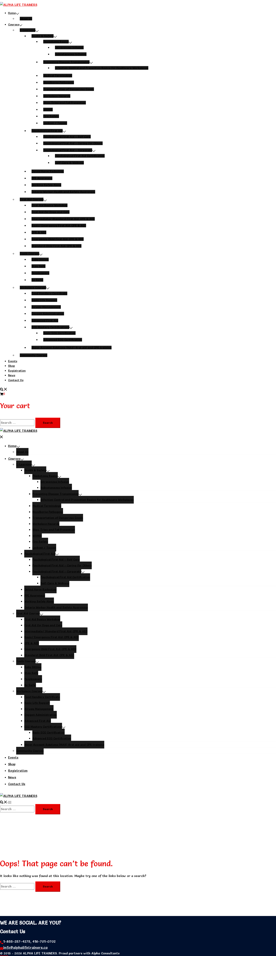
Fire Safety (51, 116)
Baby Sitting (40, 259)
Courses (13, 24)
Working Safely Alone (46, 185)
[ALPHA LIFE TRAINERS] (18, 5)
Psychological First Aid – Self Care (67, 136)
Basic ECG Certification (59, 333)
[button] (3, 388)
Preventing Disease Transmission (66, 62)
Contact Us (15, 380)
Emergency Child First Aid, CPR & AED (58, 239)
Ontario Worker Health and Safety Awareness (63, 192)
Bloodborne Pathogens (58, 82)
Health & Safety (43, 36)
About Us (26, 18)
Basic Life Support (44, 300)
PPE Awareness (42, 178)
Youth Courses (29, 253)
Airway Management (46, 307)
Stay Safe (38, 266)
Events (12, 361)
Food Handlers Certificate (49, 293)
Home (12, 13)
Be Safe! (37, 280)
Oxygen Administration (48, 313)
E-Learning (27, 30)
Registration (17, 370)
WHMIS (48, 109)
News (11, 375)
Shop (11, 366)
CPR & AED (39, 232)
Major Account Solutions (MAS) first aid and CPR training (72, 347)
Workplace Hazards (56, 96)
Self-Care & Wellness (69, 162)
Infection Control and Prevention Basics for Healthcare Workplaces (101, 68)
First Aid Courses (31, 199)
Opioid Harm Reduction (48, 171)
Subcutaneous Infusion (70, 54)
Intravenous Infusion (69, 47)
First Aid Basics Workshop (49, 205)
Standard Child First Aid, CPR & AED (56, 246)
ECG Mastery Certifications (50, 327)
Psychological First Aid (47, 131)
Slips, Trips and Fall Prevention (64, 102)
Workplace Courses (33, 287)
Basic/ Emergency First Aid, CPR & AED (59, 225)
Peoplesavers (40, 273)
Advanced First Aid (45, 320)
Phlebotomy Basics (56, 41)
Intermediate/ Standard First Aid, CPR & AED (63, 219)
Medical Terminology (57, 75)
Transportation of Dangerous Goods (68, 89)
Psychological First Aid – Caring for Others (73, 143)
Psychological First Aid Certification (80, 156)
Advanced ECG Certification (62, 340)
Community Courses (33, 355)
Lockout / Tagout (55, 123)
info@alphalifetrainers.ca (25, 947)
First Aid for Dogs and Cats (51, 212)
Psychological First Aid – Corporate (67, 150)
